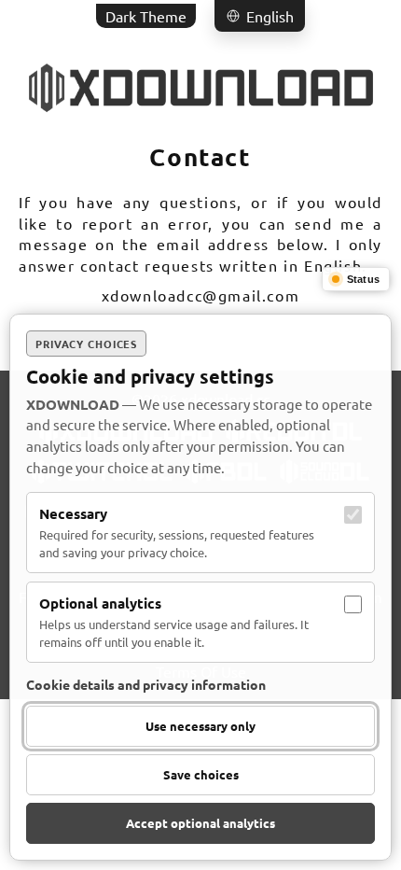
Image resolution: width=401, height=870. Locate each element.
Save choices (201, 774)
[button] (259, 16)
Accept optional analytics (200, 823)
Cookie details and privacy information (146, 684)
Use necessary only (200, 726)
